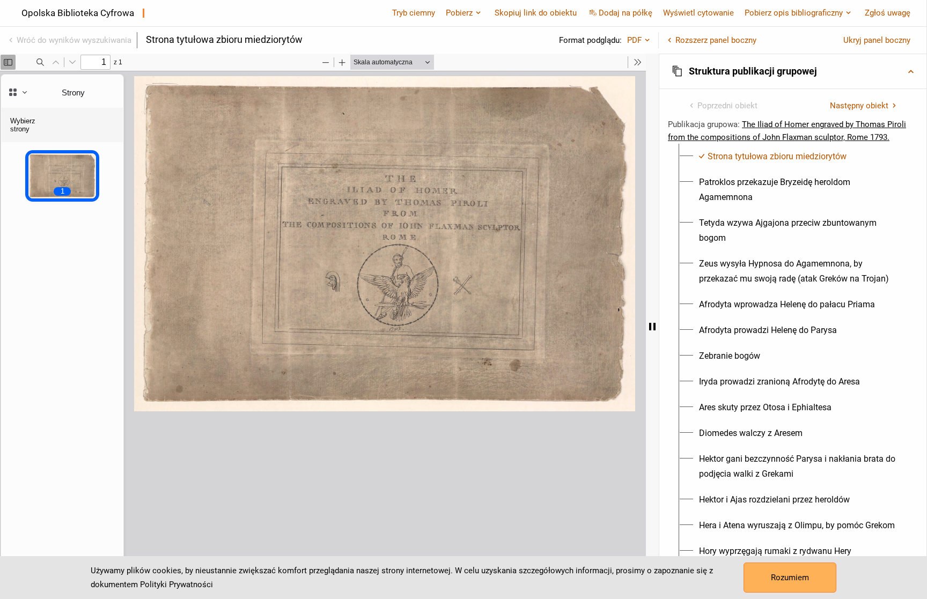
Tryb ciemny (413, 13)
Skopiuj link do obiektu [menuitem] (536, 13)
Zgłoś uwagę (887, 13)
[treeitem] (793, 156)
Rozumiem (790, 577)
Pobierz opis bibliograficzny (794, 13)
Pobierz (459, 13)
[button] (792, 71)
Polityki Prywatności (176, 584)
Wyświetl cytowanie (698, 13)
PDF (634, 40)
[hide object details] (652, 326)
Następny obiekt (859, 105)
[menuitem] (772, 156)
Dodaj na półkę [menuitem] (625, 13)
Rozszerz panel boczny (715, 40)
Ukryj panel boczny (876, 40)
